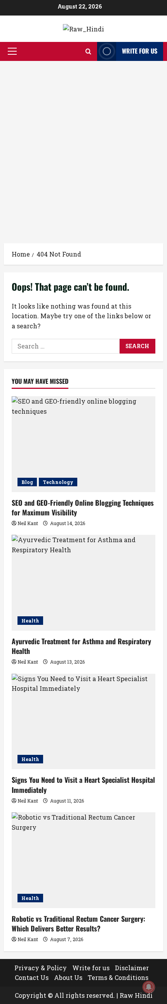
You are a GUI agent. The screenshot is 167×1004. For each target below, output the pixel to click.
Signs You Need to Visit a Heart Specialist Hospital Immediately (83, 784)
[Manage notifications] (149, 987)
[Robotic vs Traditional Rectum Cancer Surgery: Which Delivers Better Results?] (83, 860)
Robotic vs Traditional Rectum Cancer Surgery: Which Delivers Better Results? (78, 923)
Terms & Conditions (118, 977)
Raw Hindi (136, 995)
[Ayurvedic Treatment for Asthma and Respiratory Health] (83, 583)
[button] (12, 51)
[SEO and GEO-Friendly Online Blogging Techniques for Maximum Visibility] (83, 444)
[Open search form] (88, 51)
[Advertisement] (83, 148)
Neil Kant (27, 523)
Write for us (139, 50)
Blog (27, 482)
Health (30, 620)
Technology (58, 482)
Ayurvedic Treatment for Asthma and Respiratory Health (81, 646)
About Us (68, 977)
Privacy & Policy (40, 968)
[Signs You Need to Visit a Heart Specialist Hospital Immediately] (83, 722)
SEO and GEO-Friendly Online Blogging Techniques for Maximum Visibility (83, 507)
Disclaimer (132, 968)
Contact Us (32, 977)
